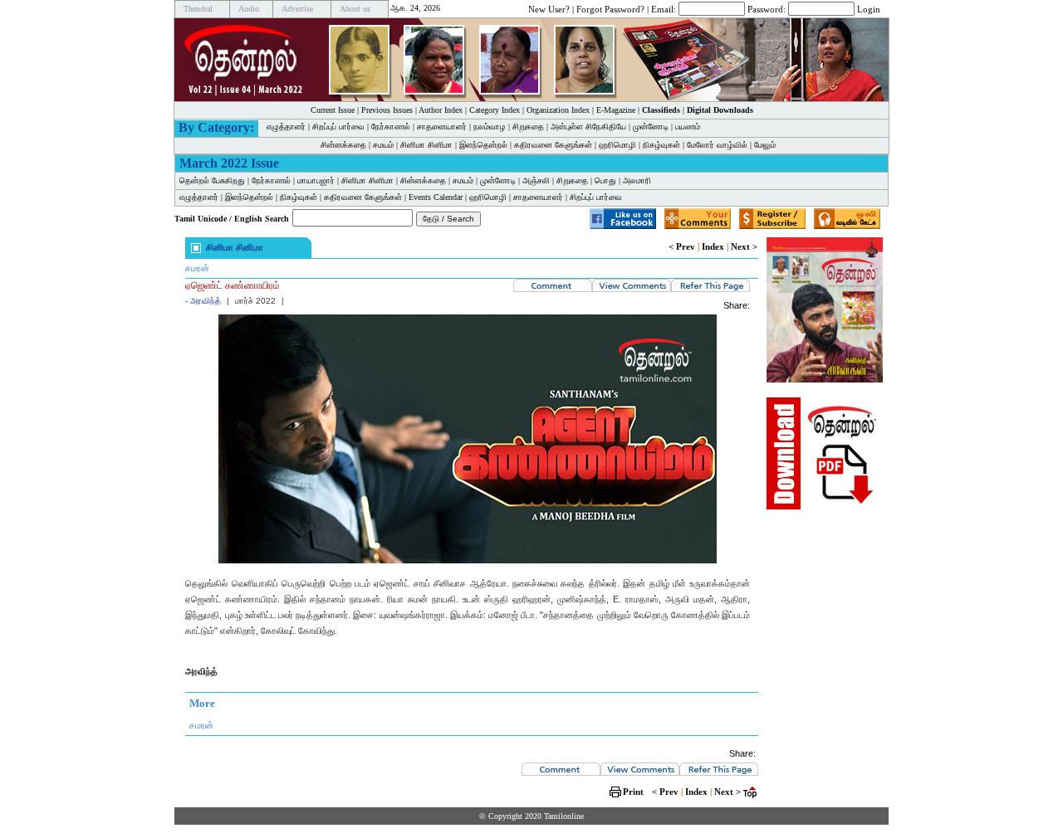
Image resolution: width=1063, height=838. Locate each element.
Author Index (441, 109)
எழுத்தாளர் (286, 126)
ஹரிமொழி (617, 144)
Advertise (297, 8)
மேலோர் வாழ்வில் (717, 144)
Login (868, 8)
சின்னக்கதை (343, 144)
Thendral (198, 8)
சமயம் (383, 144)
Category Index (494, 109)
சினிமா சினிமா (426, 144)
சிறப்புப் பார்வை (338, 126)
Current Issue (333, 109)
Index (713, 246)
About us (355, 8)
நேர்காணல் (390, 126)
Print (633, 792)
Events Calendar (436, 197)
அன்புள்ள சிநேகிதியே (588, 126)
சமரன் (197, 268)
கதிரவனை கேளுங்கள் (553, 144)
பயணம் (687, 126)
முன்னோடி (651, 126)
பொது (605, 180)
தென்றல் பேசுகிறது (212, 180)
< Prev (682, 246)
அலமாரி (637, 180)
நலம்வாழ (489, 126)
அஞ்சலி (536, 180)
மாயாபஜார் (316, 180)
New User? (549, 8)
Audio (248, 8)
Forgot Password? (610, 8)
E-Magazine (615, 109)
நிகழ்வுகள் (661, 144)
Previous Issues (387, 109)
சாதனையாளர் (442, 126)
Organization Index (558, 109)
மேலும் (765, 144)
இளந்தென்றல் (483, 144)
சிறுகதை (528, 126)
